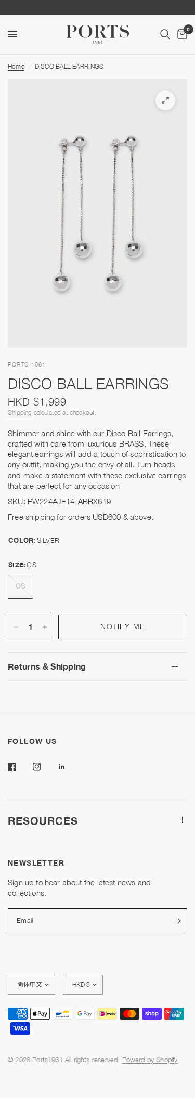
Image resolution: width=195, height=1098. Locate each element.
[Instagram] (44, 766)
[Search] (165, 34)
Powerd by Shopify (150, 1059)
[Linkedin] (69, 766)
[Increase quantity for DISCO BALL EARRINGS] (45, 627)
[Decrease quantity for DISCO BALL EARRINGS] (16, 627)
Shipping (20, 412)
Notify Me (122, 626)
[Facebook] (19, 766)
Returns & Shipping (47, 666)
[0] (180, 34)
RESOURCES (43, 820)
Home (16, 66)
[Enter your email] (176, 920)
